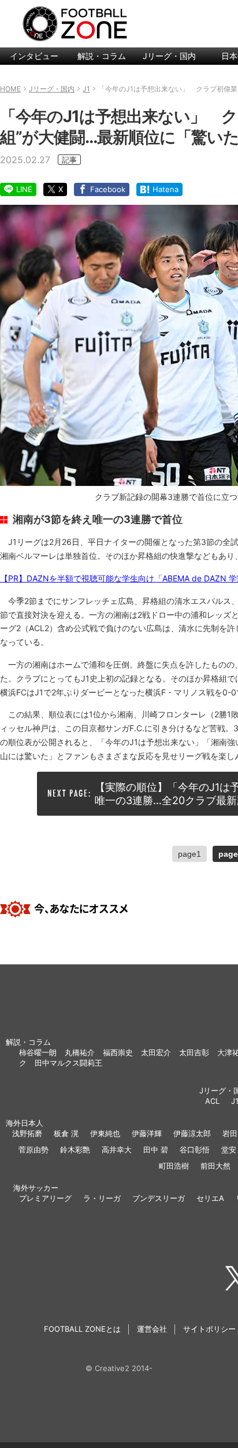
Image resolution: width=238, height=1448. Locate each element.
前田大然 (215, 1165)
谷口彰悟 (195, 1149)
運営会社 (152, 1328)
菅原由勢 (33, 1149)
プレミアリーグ (45, 1198)
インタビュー (34, 56)
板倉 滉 (66, 1133)
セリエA (210, 1198)
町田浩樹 (174, 1165)
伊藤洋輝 (147, 1133)
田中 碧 (155, 1149)
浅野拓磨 (27, 1133)
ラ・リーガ (102, 1198)
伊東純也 (105, 1133)
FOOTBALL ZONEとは (82, 1328)
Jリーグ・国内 (169, 56)
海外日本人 (24, 1123)
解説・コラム (101, 56)
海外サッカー (35, 1187)
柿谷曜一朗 (38, 1052)
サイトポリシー (209, 1328)
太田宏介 (156, 1052)
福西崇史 (118, 1052)
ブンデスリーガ (158, 1198)
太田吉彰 (194, 1052)
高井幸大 (117, 1149)
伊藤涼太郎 (192, 1133)
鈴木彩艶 (75, 1149)
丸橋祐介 (80, 1052)
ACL (212, 1101)
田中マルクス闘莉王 (68, 1062)
